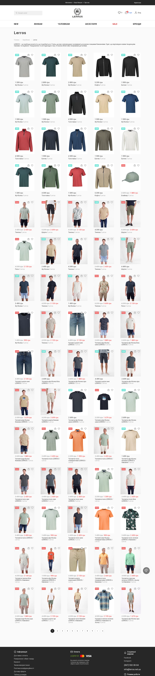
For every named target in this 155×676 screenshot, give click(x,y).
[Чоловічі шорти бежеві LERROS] (51, 402)
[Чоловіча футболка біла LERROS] (130, 324)
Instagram (127, 661)
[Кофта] (104, 66)
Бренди (137, 24)
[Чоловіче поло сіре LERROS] (24, 481)
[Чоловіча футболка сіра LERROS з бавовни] (24, 600)
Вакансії (17, 662)
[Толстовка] (77, 103)
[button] (146, 570)
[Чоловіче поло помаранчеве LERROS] (77, 440)
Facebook (127, 658)
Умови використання (22, 665)
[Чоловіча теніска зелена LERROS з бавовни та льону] (104, 600)
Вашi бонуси (78, 2)
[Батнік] (130, 66)
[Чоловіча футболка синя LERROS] (104, 324)
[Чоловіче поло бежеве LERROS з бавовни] (77, 600)
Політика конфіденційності (24, 668)
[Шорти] (51, 214)
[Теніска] (24, 214)
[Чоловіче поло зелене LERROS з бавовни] (131, 519)
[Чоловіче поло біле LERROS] (131, 481)
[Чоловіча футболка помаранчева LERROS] (104, 519)
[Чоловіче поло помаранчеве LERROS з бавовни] (104, 560)
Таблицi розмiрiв (20, 675)
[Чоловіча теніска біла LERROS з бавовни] (24, 560)
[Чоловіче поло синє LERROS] (77, 481)
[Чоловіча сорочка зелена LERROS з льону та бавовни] (131, 560)
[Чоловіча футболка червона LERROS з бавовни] (51, 560)
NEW (16, 24)
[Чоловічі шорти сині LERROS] (77, 324)
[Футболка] (24, 66)
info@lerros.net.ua (132, 669)
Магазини (68, 2)
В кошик (24, 84)
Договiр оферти (20, 671)
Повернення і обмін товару (24, 659)
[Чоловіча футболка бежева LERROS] (24, 402)
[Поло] (24, 251)
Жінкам (38, 24)
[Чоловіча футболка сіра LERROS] (77, 363)
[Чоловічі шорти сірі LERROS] (51, 600)
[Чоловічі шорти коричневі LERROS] (77, 560)
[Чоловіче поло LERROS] (51, 440)
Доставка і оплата (21, 656)
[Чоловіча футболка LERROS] (131, 402)
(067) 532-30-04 (131, 665)
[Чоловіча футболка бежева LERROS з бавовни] (131, 440)
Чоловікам (64, 24)
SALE (114, 24)
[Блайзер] (130, 177)
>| (102, 631)
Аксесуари (91, 24)
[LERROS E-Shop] (77, 12)
